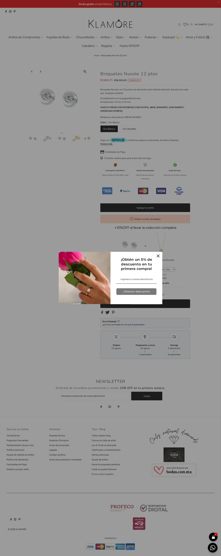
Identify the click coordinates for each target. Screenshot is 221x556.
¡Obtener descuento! (136, 291)
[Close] (158, 256)
